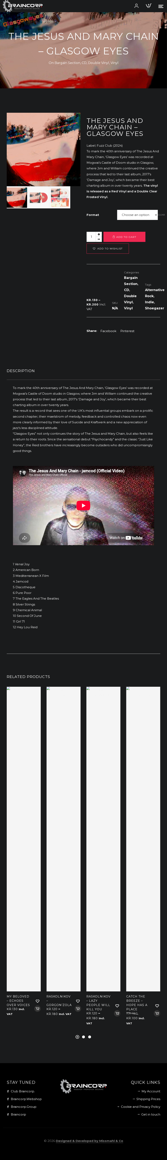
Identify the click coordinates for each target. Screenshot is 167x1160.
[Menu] (161, 6)
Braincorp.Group (23, 1107)
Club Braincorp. (23, 1091)
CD (84, 63)
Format (93, 215)
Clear (161, 214)
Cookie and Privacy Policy (140, 1107)
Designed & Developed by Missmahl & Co (89, 1141)
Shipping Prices (148, 1099)
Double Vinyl (98, 63)
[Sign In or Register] (136, 7)
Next (73, 160)
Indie (149, 302)
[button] (74, 119)
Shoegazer (154, 308)
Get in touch (150, 1114)
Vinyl (115, 63)
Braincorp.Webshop (26, 1099)
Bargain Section (67, 63)
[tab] (83, 372)
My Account (151, 1091)
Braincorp (18, 1114)
